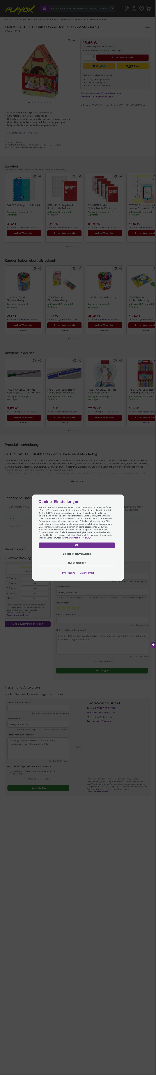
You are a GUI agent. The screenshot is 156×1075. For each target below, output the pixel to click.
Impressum (68, 572)
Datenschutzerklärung (80, 538)
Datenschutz (87, 572)
